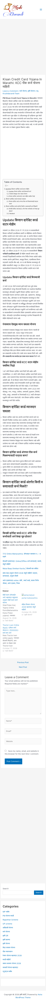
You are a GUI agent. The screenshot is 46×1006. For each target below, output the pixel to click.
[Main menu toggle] (41, 9)
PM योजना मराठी (8, 916)
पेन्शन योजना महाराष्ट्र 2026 (12, 955)
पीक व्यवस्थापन (8, 951)
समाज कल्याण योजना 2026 (12, 963)
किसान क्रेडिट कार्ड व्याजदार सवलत (16, 199)
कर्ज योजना (23, 91)
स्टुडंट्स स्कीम (7, 971)
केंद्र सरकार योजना (9, 947)
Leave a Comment (10, 91)
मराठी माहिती (6, 959)
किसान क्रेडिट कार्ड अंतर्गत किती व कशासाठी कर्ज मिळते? (21, 206)
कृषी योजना (31, 91)
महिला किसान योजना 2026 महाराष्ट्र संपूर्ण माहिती (29, 607)
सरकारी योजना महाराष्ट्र (10, 967)
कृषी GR (5, 936)
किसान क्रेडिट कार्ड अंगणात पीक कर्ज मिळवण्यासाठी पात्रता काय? (23, 202)
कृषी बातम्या (6, 940)
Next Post (23, 667)
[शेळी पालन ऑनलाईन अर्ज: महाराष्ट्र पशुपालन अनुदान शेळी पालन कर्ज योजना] (12, 608)
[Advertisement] (23, 50)
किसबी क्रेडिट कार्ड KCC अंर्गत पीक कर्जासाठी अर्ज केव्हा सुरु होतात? (24, 210)
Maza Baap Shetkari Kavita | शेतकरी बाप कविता (20, 568)
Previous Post (23, 662)
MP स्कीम (6, 912)
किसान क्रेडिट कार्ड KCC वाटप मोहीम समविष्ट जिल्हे (22, 196)
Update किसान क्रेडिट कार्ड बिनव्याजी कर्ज (20, 191)
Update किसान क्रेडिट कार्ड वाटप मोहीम (17, 189)
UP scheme (7, 924)
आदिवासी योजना (8, 928)
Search (6, 889)
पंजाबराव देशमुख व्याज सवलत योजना (18, 194)
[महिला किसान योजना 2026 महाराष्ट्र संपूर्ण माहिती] (30, 598)
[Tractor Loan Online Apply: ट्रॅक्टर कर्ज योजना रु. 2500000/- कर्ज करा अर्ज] (12, 638)
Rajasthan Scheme (10, 920)
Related (12, 213)
